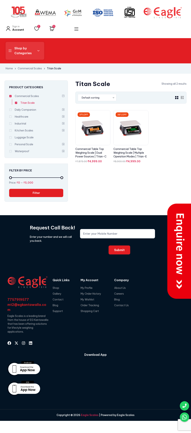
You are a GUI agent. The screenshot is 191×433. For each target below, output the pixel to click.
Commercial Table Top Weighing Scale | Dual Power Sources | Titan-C (91, 152)
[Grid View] (177, 97)
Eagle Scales (89, 415)
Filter (36, 193)
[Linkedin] (30, 343)
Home (9, 68)
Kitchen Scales (24, 130)
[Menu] (76, 29)
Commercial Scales (30, 68)
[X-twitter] (16, 343)
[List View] (182, 97)
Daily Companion (25, 109)
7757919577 (18, 299)
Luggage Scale (24, 137)
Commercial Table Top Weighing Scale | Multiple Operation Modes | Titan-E (130, 152)
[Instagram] (23, 343)
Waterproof (22, 151)
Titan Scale (27, 103)
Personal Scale (24, 144)
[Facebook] (9, 343)
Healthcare (21, 116)
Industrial (20, 123)
